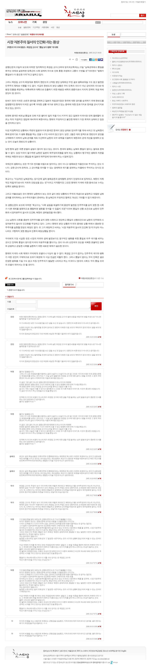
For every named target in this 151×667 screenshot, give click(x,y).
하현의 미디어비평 (37, 34)
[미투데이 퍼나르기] (101, 60)
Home (9, 34)
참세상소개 (47, 651)
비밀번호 (10, 309)
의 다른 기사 (92, 278)
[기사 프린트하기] (77, 59)
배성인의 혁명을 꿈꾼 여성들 (122, 111)
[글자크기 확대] (70, 59)
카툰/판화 (45, 27)
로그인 (131, 2)
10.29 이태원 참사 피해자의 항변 (123, 104)
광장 (43, 22)
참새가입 (124, 2)
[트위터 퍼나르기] (93, 60)
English (124, 651)
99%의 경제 (116, 69)
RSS (78, 651)
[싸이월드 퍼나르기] (96, 60)
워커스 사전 (116, 86)
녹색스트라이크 (118, 97)
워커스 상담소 (117, 65)
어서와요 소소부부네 (119, 58)
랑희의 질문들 (117, 108)
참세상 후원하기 (126, 129)
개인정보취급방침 (95, 651)
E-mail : (96, 659)
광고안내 (63, 651)
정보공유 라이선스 (113, 662)
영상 (58, 27)
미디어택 (115, 72)
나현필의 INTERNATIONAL (122, 83)
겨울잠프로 (72, 651)
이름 (9, 302)
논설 (19, 27)
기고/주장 (36, 27)
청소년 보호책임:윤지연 (112, 651)
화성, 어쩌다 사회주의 (120, 101)
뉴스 (10, 22)
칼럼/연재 (27, 27)
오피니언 (22, 22)
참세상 (74, 11)
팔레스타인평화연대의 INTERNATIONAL (127, 62)
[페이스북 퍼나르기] (90, 60)
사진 (52, 27)
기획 (34, 22)
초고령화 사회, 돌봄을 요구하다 (123, 79)
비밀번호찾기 (141, 2)
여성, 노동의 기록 (118, 94)
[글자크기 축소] (73, 59)
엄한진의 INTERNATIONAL (122, 90)
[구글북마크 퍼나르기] (99, 60)
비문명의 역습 (117, 76)
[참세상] (21, 653)
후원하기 (55, 651)
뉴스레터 (84, 651)
